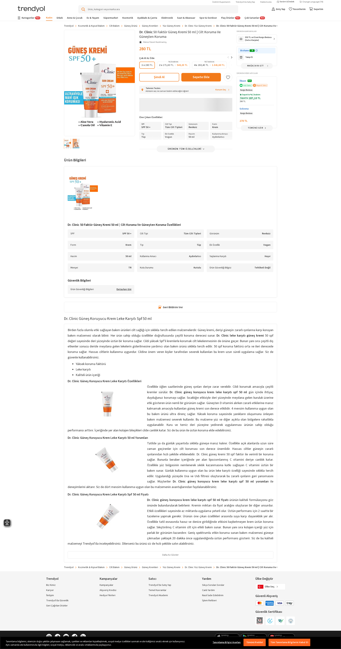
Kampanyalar (106, 585)
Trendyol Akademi (158, 595)
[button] (147, 65)
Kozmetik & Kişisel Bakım (91, 25)
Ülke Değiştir (264, 579)
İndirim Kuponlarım (221, 2)
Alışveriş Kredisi (108, 590)
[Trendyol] (31, 9)
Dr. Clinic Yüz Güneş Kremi (198, 25)
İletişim (50, 595)
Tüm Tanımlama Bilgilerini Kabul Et (289, 642)
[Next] (231, 57)
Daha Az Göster (170, 555)
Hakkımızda (266, 2)
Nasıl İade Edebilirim (212, 595)
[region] (170, 642)
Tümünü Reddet (254, 642)
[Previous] (228, 57)
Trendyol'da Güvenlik (57, 600)
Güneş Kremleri (150, 25)
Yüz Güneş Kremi (171, 25)
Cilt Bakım (114, 25)
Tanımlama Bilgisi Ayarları (227, 642)
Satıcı (152, 579)
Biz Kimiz (51, 585)
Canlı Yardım (208, 590)
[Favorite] (228, 77)
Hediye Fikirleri (107, 595)
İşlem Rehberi (209, 600)
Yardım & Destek (287, 2)
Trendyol (69, 25)
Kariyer (50, 590)
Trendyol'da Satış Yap (245, 2)
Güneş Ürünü (130, 25)
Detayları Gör (124, 289)
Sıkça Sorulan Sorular (213, 585)
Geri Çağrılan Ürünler (57, 605)
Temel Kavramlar (157, 590)
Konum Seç (220, 89)
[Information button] (256, 50)
